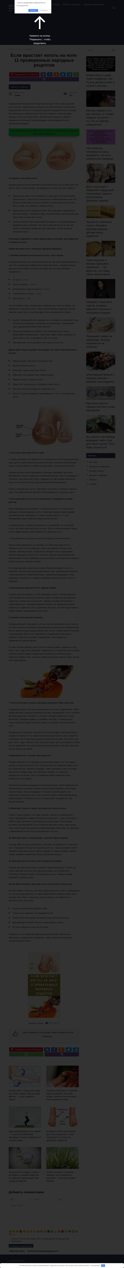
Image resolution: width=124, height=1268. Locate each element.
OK (103, 1265)
